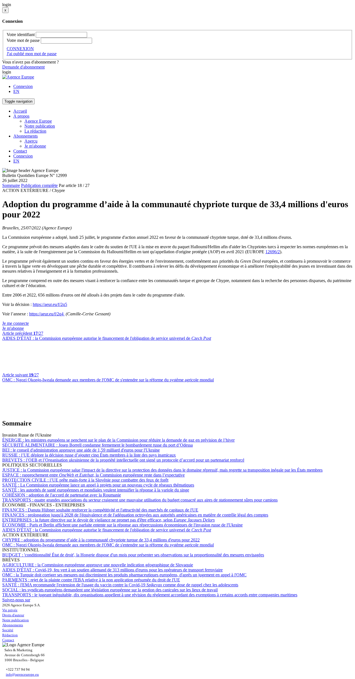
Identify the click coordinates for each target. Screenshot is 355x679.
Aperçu (30, 141)
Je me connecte (15, 323)
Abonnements (12, 625)
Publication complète (39, 185)
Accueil (20, 111)
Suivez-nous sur (16, 599)
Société (7, 630)
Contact (20, 151)
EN (16, 91)
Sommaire (11, 185)
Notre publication (39, 126)
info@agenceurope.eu (22, 674)
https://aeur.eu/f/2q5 (50, 304)
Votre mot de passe (23, 40)
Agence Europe (38, 121)
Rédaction (10, 635)
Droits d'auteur (13, 615)
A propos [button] (21, 116)
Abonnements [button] (25, 136)
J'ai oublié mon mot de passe (32, 53)
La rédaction (35, 131)
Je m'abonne (35, 146)
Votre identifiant (21, 34)
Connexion (23, 86)
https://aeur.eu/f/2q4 (47, 313)
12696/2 (272, 251)
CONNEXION (20, 48)
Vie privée (9, 610)
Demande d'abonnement (23, 67)
